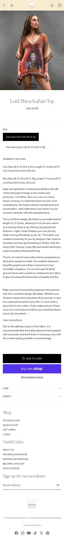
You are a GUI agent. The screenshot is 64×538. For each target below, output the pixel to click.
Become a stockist (13, 463)
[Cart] (60, 5)
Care (6, 388)
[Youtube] (29, 533)
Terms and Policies (32, 525)
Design (7, 396)
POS (32, 517)
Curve (6, 434)
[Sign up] (57, 485)
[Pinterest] (48, 533)
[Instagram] (22, 533)
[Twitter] (41, 533)
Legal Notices (11, 468)
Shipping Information (15, 459)
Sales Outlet (10, 425)
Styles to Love (11, 420)
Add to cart (34, 358)
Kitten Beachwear (20, 517)
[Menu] (4, 5)
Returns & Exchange (15, 454)
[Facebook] (16, 533)
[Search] (12, 5)
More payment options (32, 377)
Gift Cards (9, 429)
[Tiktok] (35, 533)
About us (8, 449)
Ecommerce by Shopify (50, 517)
